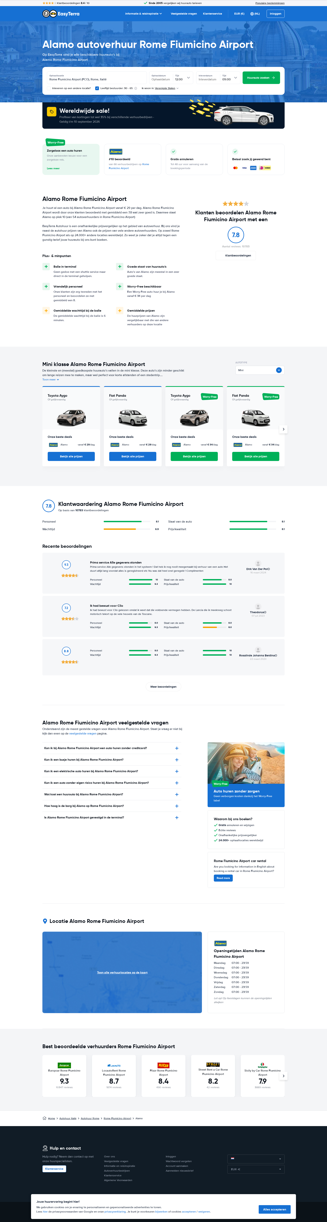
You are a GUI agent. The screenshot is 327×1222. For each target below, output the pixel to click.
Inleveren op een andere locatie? (71, 88)
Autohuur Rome (90, 1118)
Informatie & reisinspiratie (141, 14)
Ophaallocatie (56, 75)
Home (51, 1118)
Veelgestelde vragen (184, 14)
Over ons (109, 1156)
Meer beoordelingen (163, 687)
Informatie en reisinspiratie (119, 1166)
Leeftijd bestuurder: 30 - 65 (116, 88)
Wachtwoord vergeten (179, 1161)
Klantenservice (212, 14)
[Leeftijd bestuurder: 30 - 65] (97, 88)
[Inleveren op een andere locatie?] (49, 88)
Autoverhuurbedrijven (117, 1170)
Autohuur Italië (67, 1118)
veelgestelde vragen (83, 733)
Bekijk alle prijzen (71, 456)
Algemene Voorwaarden (118, 1180)
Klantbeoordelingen (238, 255)
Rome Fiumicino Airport (117, 1118)
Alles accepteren (274, 1209)
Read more (223, 878)
